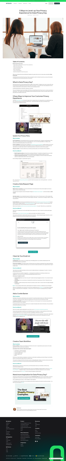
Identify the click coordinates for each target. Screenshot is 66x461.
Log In (46, 3)
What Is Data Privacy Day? (18, 63)
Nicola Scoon (30, 15)
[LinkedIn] (35, 441)
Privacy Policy (24, 458)
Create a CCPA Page (33, 251)
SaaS (7, 425)
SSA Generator (23, 438)
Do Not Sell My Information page (23, 213)
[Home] (9, 3)
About (36, 430)
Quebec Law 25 (8, 443)
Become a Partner (38, 433)
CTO (7, 448)
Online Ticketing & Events (10, 428)
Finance (7, 424)
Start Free (51, 3)
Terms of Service (29, 458)
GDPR (7, 438)
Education (7, 427)
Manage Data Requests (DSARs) (26, 427)
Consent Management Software (26, 423)
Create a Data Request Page (18, 67)
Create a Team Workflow (17, 70)
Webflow (22, 445)
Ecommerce (8, 431)
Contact (36, 431)
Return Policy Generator (24, 440)
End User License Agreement (25, 437)
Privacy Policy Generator (24, 434)
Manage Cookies (44, 458)
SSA (33, 458)
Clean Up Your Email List (17, 68)
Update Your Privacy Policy (17, 65)
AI (6, 430)
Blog (36, 423)
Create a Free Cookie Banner (33, 336)
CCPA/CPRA (8, 440)
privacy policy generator (24, 179)
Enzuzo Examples (38, 438)
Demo (22, 430)
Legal (7, 451)
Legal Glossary (37, 424)
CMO (7, 450)
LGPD (7, 441)
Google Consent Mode (24, 425)
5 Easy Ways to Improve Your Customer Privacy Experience (23, 64)
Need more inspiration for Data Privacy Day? (20, 71)
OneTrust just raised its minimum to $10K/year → (33, 0)
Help (36, 425)
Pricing (30, 3)
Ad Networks (8, 434)
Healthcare (8, 423)
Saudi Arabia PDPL (9, 444)
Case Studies (37, 437)
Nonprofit (7, 433)
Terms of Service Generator (25, 435)
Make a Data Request (38, 458)
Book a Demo (57, 3)
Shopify (22, 444)
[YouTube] (37, 441)
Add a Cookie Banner (16, 69)
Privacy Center (19, 458)
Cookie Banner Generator (25, 424)
